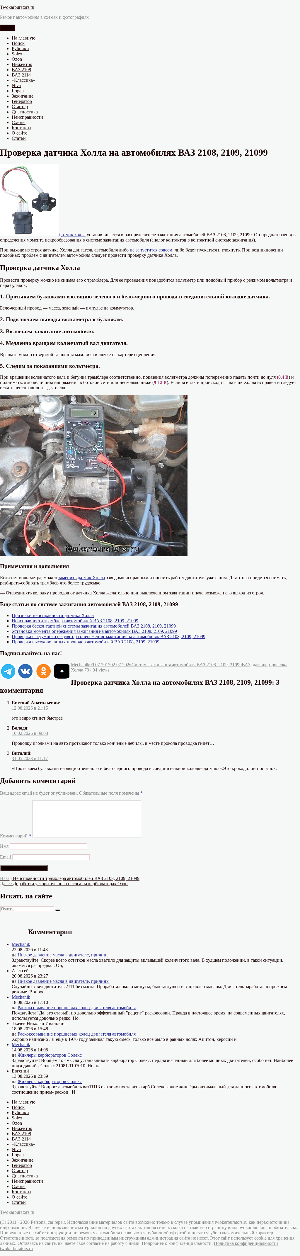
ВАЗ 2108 (21, 69)
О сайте (19, 132)
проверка (278, 664)
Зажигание (22, 96)
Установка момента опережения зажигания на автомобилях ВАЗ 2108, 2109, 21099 (94, 631)
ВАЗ (246, 664)
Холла (77, 669)
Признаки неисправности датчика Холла (53, 615)
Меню (7, 28)
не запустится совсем (151, 249)
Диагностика (25, 111)
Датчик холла (72, 234)
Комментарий (15, 835)
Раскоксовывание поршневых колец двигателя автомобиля (77, 1007)
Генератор (22, 101)
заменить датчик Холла (81, 577)
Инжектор (22, 64)
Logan (18, 90)
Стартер (20, 106)
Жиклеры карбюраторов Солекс (50, 1055)
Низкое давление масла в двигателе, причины (64, 954)
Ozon (17, 59)
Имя (4, 846)
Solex (17, 53)
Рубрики (20, 48)
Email (5, 856)
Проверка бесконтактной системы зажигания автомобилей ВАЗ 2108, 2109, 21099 (94, 625)
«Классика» (23, 80)
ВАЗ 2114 (21, 74)
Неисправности (27, 117)
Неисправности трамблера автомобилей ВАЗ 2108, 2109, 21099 (75, 620)
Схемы (18, 122)
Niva (16, 85)
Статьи (19, 138)
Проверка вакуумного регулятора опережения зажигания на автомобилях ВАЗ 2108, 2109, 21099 (108, 636)
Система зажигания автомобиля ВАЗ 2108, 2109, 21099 (187, 664)
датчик (260, 664)
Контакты (21, 127)
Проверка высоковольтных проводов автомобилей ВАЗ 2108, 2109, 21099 (85, 641)
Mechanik (80, 664)
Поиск (18, 43)
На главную (23, 37)
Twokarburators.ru (17, 7)
